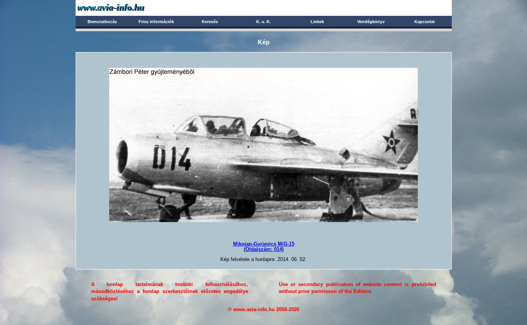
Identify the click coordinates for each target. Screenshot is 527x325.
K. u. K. (263, 21)
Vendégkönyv (371, 21)
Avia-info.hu (124, 7)
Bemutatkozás (102, 21)
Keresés (210, 21)
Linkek (317, 21)
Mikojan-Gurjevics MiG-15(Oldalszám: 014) (263, 246)
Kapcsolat (424, 21)
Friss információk (156, 21)
